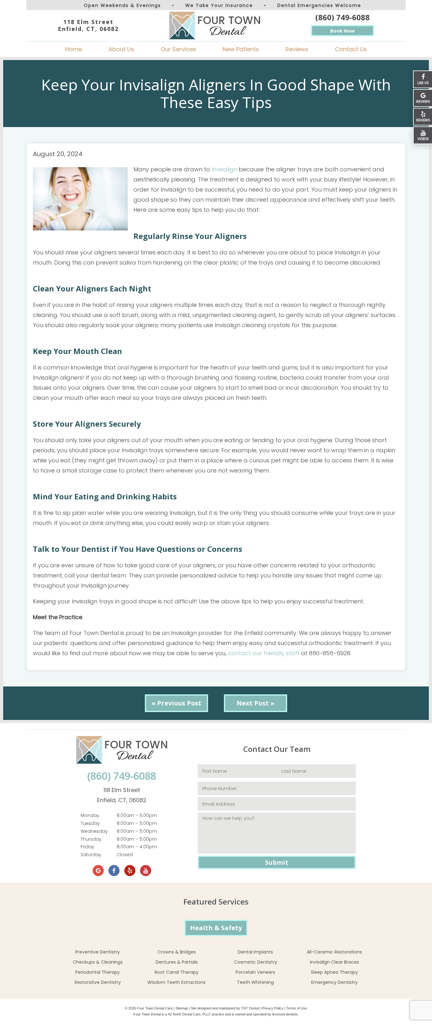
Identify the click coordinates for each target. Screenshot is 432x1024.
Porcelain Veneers (255, 972)
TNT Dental (250, 1008)
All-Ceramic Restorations (334, 952)
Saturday (91, 854)
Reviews (297, 49)
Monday (90, 815)
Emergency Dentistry (334, 982)
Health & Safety (216, 927)
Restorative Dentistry (98, 982)
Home (73, 49)
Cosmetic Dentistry (255, 962)
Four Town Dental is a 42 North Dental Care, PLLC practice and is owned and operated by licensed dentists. (216, 1014)
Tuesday (90, 823)
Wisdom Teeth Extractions (176, 982)
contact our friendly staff (263, 653)
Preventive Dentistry (97, 952)
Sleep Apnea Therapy (334, 972)
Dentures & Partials (177, 962)
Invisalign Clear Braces (334, 962)
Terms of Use (296, 1008)
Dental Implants (255, 952)
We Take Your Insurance (219, 5)
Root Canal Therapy (177, 972)
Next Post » (256, 703)
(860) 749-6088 (342, 17)
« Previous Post (176, 703)
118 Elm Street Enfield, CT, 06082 (88, 25)
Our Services (178, 49)
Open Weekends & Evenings (122, 5)
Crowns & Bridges (176, 952)
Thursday (91, 839)
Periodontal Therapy (97, 972)
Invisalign (224, 169)
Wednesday (94, 831)
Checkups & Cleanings (98, 962)
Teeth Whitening (255, 982)
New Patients (241, 49)
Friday (87, 847)
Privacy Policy (272, 1008)
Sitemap (182, 1008)
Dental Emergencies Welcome (319, 5)
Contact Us (351, 49)
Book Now (342, 30)
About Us (121, 49)
